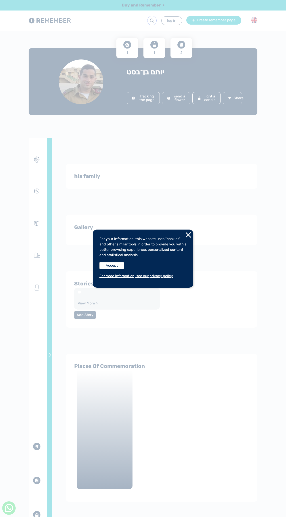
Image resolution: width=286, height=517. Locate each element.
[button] (188, 236)
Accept (112, 265)
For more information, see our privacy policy (136, 276)
